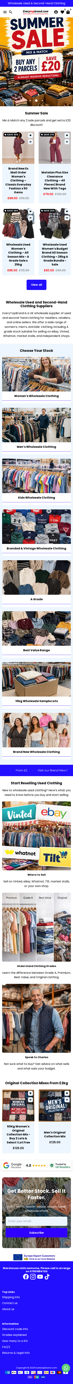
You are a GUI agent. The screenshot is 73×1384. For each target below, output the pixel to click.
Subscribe (36, 1233)
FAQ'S (6, 1347)
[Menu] (5, 12)
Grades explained (14, 1335)
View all (36, 285)
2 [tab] (36, 100)
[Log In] (56, 12)
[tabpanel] (36, 61)
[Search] (10, 12)
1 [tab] (30, 100)
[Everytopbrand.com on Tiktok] (47, 1277)
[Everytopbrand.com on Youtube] (40, 1277)
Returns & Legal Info (16, 1353)
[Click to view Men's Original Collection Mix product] (55, 1105)
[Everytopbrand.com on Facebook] (26, 1277)
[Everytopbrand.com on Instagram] (33, 1277)
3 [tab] (42, 100)
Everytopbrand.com (46, 1367)
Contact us (10, 1303)
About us (8, 1309)
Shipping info (11, 1297)
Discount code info (15, 1329)
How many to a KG (15, 1341)
